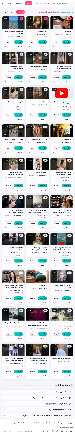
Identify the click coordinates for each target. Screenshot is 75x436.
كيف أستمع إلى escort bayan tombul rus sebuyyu (55, 392)
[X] (66, 431)
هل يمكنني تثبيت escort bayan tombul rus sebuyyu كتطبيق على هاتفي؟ (47, 415)
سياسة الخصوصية (46, 423)
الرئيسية (19, 3)
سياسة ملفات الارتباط (19, 423)
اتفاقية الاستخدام (33, 423)
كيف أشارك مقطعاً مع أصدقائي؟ (60, 409)
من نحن (10, 3)
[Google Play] (48, 431)
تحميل (65, 42)
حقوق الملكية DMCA (66, 427)
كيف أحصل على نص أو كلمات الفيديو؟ (58, 403)
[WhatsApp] (53, 431)
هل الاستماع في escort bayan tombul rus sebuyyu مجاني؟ (52, 397)
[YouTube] (62, 431)
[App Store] (43, 431)
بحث (28, 3)
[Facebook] (71, 431)
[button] (61, 33)
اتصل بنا (56, 423)
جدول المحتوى (9, 12)
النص (66, 46)
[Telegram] (57, 431)
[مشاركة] (54, 46)
